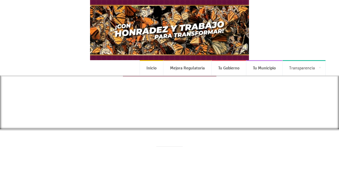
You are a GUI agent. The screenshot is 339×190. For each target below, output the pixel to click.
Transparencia (302, 67)
